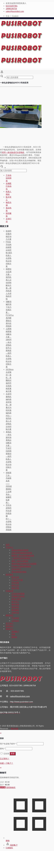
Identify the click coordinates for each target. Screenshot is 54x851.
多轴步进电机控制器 (20, 550)
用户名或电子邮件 (8, 744)
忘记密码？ (4, 759)
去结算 (3, 787)
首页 (8, 545)
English (15, 16)
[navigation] (27, 777)
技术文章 (15, 577)
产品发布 (15, 618)
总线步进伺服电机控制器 (22, 553)
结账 (13, 634)
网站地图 (14, 729)
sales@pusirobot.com (15, 11)
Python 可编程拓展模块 (21, 566)
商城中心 (9, 629)
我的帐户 (15, 631)
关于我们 (9, 623)
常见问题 (15, 583)
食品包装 (15, 607)
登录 (13, 754)
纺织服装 (15, 610)
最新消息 (9, 615)
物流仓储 (15, 604)
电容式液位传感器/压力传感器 (24, 564)
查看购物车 (11, 787)
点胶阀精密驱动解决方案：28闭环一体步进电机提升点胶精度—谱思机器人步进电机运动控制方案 (9, 348)
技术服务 (9, 574)
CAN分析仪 (16, 569)
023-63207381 (11, 6)
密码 (2, 749)
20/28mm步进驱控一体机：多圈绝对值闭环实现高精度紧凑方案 (10, 380)
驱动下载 (15, 588)
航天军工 (15, 602)
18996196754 (11, 9)
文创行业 (15, 612)
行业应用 (9, 591)
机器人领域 (16, 599)
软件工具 (15, 585)
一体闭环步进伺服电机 (21, 558)
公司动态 (15, 621)
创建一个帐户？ (6, 763)
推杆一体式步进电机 (20, 561)
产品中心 (9, 547)
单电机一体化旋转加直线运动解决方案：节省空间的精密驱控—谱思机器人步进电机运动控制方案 (8, 451)
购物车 (14, 637)
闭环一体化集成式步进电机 (13, 152)
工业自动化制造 (8, 178)
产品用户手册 (17, 580)
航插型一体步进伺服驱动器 (23, 555)
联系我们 (9, 626)
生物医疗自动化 (8, 186)
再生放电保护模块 (19, 572)
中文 (8, 16)
